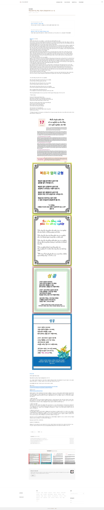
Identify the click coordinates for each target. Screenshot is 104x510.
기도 (41, 497)
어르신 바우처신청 (67, 2)
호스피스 (58, 492)
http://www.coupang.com (35, 29)
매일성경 (46, 492)
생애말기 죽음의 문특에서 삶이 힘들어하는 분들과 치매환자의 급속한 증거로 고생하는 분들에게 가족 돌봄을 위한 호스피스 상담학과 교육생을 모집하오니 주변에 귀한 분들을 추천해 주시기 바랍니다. (50, 473)
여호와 (55, 492)
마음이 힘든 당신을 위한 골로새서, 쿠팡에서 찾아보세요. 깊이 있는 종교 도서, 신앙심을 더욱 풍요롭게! (51, 32)
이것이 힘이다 (32, 436)
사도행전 (45, 494)
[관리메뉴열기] (102, 2)
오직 (61, 497)
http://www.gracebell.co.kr (35, 21)
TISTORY (52, 508)
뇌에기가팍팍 (63, 492)
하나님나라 (38, 492)
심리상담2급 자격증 (59, 2)
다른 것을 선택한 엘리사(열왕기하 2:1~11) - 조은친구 (38, 438)
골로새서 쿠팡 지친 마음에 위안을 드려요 (40, 31)
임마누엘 (38, 497)
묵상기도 (57, 497)
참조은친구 (45, 497)
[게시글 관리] (35, 432)
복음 (42, 492)
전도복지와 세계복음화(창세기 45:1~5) (36, 440)
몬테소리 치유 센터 (34, 470)
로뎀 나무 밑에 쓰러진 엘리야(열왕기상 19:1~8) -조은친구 (38, 439)
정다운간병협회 (81, 2)
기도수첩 (53, 497)
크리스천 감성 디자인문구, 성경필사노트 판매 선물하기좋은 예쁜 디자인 (45, 25)
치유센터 (38, 494)
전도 (41, 494)
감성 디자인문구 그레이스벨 (37, 23)
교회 (63, 494)
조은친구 (60, 494)
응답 (63, 497)
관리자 (55, 508)
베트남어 (55, 494)
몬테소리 (38, 499)
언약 (49, 497)
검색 (83, 494)
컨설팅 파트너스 (74, 2)
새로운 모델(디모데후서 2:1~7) (34, 443)
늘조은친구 (50, 492)
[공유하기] (34, 432)
